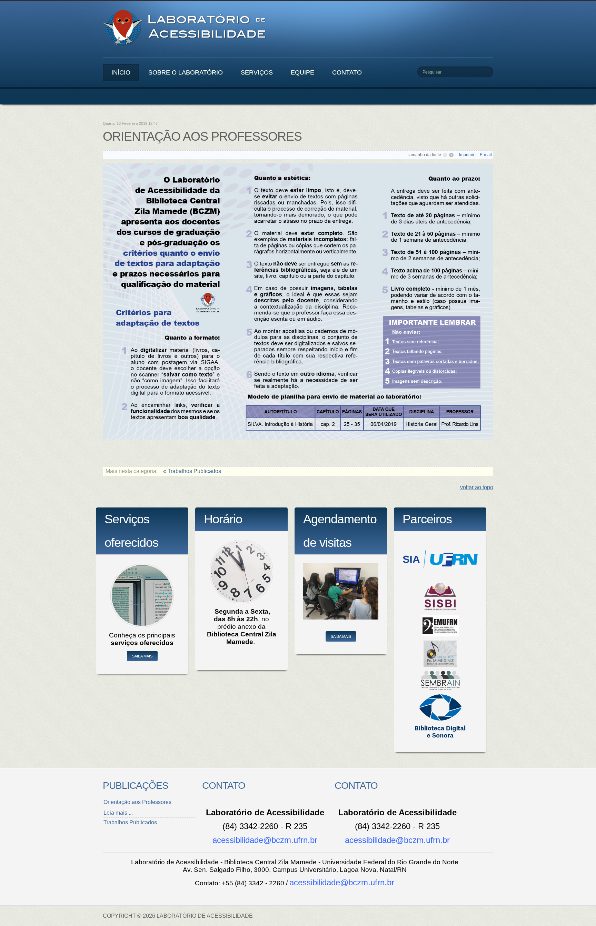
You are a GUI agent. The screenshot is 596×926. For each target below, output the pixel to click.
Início (120, 72)
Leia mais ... (118, 813)
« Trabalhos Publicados (192, 471)
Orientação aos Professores (137, 802)
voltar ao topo (476, 487)
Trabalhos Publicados (130, 822)
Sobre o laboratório (185, 72)
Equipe (302, 72)
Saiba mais (142, 656)
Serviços (257, 72)
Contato (347, 72)
